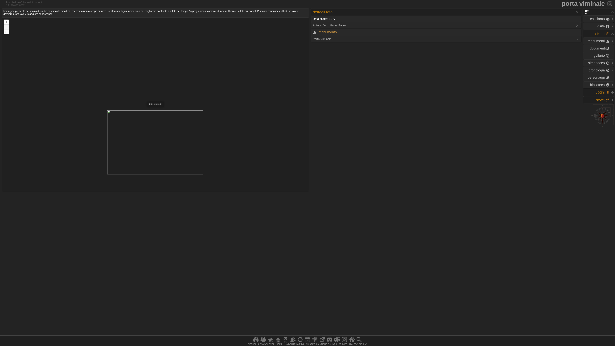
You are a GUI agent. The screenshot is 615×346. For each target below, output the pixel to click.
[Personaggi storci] (292, 342)
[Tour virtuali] (329, 342)
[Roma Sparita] (285, 342)
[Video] (337, 342)
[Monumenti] (278, 342)
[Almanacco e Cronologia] (300, 342)
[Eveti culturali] (307, 342)
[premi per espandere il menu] (598, 11)
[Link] (322, 342)
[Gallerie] (344, 342)
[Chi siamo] (263, 342)
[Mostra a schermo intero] (6, 31)
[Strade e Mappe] (315, 342)
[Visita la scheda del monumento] (610, 3)
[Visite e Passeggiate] (256, 342)
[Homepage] (351, 342)
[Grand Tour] (270, 342)
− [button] (6, 27)
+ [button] (6, 22)
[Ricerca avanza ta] (359, 342)
